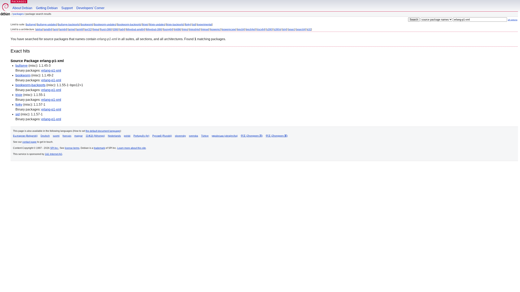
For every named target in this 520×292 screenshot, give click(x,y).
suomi (56, 135)
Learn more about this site (131, 148)
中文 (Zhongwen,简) (252, 135)
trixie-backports (175, 24)
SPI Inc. (54, 148)
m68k (177, 29)
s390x (277, 29)
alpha (39, 29)
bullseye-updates (46, 24)
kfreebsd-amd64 (136, 29)
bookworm (87, 24)
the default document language (103, 131)
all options (512, 20)
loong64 (168, 29)
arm (56, 29)
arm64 (63, 29)
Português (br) (141, 135)
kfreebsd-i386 (154, 29)
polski (127, 135)
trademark (99, 148)
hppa (96, 29)
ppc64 (240, 29)
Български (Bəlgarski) (25, 135)
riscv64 (261, 29)
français (67, 135)
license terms (72, 148)
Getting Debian (47, 8)
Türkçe (205, 135)
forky (188, 24)
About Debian (22, 8)
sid (194, 24)
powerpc (215, 29)
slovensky (180, 135)
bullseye (31, 24)
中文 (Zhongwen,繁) (277, 135)
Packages (19, 1)
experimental (204, 24)
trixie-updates (157, 24)
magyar (78, 135)
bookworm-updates (105, 24)
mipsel (205, 29)
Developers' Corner (90, 8)
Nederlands (114, 135)
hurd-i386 (106, 29)
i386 (115, 29)
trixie (145, 24)
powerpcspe (229, 29)
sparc (291, 29)
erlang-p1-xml (51, 70)
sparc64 (300, 29)
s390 (269, 29)
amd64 (48, 29)
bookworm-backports (129, 24)
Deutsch (45, 135)
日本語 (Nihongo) (95, 135)
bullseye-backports (68, 24)
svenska (193, 135)
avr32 (88, 29)
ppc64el (250, 29)
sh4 (285, 29)
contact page (29, 142)
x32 (309, 29)
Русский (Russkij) (162, 135)
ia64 (122, 29)
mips (185, 29)
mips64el (195, 29)
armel (72, 29)
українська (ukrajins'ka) (225, 135)
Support (67, 8)
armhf (80, 29)
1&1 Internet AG (53, 154)
